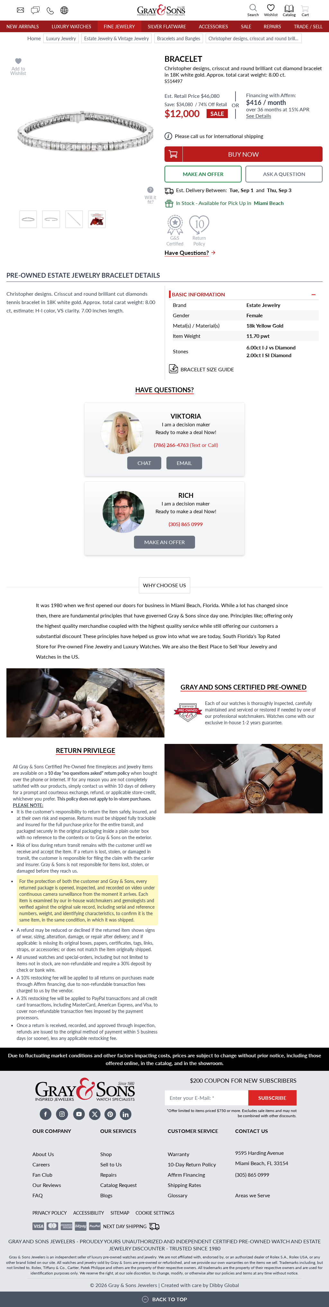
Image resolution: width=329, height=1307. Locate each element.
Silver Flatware (167, 26)
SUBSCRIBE (272, 1097)
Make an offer (164, 542)
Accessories (213, 26)
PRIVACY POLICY (49, 1213)
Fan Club (42, 1174)
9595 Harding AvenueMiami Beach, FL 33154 (261, 1158)
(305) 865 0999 (252, 1174)
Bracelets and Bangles (178, 38)
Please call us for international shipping (219, 136)
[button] (28, 219)
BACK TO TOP (169, 1299)
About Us (43, 1154)
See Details (258, 116)
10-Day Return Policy (192, 1164)
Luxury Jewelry (61, 38)
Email (184, 463)
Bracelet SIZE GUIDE (207, 369)
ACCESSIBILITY (88, 1213)
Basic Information (198, 294)
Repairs (272, 26)
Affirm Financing (186, 1174)
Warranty (178, 1154)
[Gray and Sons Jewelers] (161, 10)
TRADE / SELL (308, 26)
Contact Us (251, 1131)
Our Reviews (46, 1185)
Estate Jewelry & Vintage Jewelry (116, 38)
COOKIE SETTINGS (155, 1213)
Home (34, 38)
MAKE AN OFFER (203, 174)
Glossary (177, 1195)
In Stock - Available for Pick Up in (230, 203)
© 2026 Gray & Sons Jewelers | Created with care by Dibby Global (164, 1285)
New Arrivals (22, 26)
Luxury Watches (71, 26)
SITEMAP (120, 1213)
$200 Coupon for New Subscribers (243, 1080)
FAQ (37, 1195)
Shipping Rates (184, 1185)
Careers (41, 1164)
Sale (246, 26)
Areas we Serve (252, 1195)
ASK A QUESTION (284, 174)
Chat (144, 463)
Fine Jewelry (119, 26)
